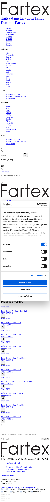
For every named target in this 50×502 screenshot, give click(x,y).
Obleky (8, 119)
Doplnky (9, 37)
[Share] (4, 494)
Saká (7, 72)
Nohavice (9, 74)
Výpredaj (9, 39)
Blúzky (8, 57)
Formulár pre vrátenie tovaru (16, 471)
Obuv (8, 86)
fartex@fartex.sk (7, 487)
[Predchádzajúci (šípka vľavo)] (2, 500)
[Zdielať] (6, 498)
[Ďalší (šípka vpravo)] (4, 500)
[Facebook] (2, 456)
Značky (8, 28)
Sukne (8, 78)
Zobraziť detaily (36, 275)
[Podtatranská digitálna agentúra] (42, 459)
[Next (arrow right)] (4, 496)
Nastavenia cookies (8, 475)
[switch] (44, 251)
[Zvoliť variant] (3, 316)
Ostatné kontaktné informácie (24, 487)
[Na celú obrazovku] (4, 498)
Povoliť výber (25, 289)
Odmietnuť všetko (25, 296)
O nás (8, 43)
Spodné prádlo (11, 129)
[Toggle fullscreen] (6, 494)
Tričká (8, 53)
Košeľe (8, 59)
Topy (7, 61)
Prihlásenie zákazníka (13, 463)
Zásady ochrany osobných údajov (18, 469)
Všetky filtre (10, 98)
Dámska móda (11, 32)
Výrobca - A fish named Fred (16, 96)
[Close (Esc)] (2, 494)
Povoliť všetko (25, 282)
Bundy (8, 80)
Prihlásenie (5, 172)
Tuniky (8, 70)
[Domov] (25, 454)
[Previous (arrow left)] (2, 496)
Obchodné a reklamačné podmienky (19, 467)
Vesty (8, 84)
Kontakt (9, 45)
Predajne (9, 41)
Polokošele (10, 55)
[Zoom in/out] (9, 494)
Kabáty (8, 82)
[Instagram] (3, 456)
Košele (8, 113)
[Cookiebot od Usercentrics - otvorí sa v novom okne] (37, 204)
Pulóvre (8, 65)
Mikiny (8, 68)
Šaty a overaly (11, 63)
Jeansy (8, 76)
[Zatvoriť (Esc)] (9, 498)
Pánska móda (10, 34)
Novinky (9, 30)
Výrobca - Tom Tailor (14, 94)
